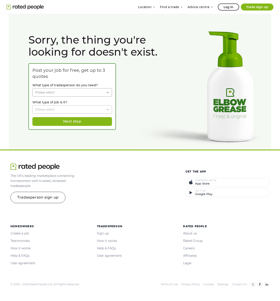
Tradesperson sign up (38, 197)
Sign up (103, 233)
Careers (189, 248)
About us (190, 233)
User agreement (22, 263)
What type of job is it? (49, 102)
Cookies (208, 284)
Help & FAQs (20, 256)
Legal (187, 263)
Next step (72, 121)
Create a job (19, 233)
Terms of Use (169, 284)
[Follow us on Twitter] (253, 284)
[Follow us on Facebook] (259, 284)
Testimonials (20, 241)
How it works (20, 248)
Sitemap (222, 284)
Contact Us (239, 284)
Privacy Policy (190, 284)
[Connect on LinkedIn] (267, 284)
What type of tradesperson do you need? (65, 85)
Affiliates (190, 256)
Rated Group (193, 241)
